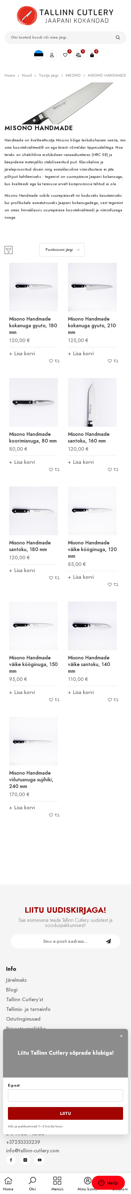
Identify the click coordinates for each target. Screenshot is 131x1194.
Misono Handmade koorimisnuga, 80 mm (33, 437)
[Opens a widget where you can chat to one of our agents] (108, 1183)
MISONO (73, 75)
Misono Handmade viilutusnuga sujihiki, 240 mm (31, 779)
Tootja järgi (48, 75)
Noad (27, 75)
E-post (13, 1085)
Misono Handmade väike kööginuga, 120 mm (92, 549)
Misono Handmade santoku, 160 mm (88, 437)
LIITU (65, 1113)
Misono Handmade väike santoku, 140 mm (89, 664)
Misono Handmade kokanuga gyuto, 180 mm (33, 325)
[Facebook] (11, 1160)
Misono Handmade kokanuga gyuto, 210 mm (92, 325)
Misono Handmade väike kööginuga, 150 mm (33, 664)
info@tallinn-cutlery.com (32, 1150)
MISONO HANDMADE (107, 75)
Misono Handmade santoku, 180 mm (30, 546)
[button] (62, 250)
